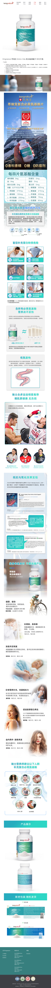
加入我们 (4, 955)
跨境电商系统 (27, 986)
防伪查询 (28, 953)
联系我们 (4, 957)
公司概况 (4, 953)
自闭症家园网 (32, 986)
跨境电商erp (22, 986)
